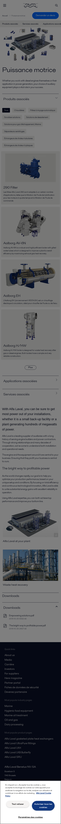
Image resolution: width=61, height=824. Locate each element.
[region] (30, 802)
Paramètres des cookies (30, 817)
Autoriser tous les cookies (43, 806)
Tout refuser (18, 804)
